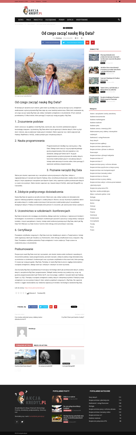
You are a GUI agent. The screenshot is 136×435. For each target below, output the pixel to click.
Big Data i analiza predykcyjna (99, 191)
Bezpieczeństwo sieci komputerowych (102, 170)
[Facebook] (116, 1)
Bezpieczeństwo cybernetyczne (100, 146)
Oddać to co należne (69, 397)
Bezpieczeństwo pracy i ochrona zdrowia (103, 164)
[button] (118, 19)
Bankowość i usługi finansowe (100, 137)
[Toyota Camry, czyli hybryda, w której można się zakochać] (94, 90)
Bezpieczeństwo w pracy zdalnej (100, 179)
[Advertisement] (85, 10)
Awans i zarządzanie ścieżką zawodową (103, 114)
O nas (32, 1)
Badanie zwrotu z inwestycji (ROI (100, 128)
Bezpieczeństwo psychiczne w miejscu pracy (104, 167)
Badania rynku (94, 125)
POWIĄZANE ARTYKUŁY (24, 345)
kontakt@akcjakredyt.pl (36, 416)
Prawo (92, 230)
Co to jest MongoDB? (68, 366)
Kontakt (45, 1)
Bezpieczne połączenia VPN (99, 188)
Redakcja (59, 38)
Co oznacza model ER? (45, 366)
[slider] (21, 293)
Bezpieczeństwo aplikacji (98, 143)
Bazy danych (69, 28)
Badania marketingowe (97, 119)
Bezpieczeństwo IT (96, 161)
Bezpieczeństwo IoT (96, 158)
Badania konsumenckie (97, 116)
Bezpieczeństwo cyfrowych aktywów (102, 155)
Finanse (103, 82)
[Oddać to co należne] (57, 399)
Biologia (92, 197)
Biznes (20, 20)
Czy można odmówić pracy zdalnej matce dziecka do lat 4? (28, 318)
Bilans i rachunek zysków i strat (100, 194)
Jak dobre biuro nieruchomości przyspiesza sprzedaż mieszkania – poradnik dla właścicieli (110, 69)
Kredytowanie (82, 20)
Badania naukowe (96, 122)
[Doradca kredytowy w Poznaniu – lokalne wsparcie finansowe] (94, 99)
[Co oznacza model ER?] (49, 357)
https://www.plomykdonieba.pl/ (35, 288)
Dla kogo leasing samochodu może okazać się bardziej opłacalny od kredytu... (73, 418)
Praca (28, 20)
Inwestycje (38, 20)
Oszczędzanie (50, 20)
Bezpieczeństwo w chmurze (99, 176)
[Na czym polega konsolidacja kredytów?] (57, 408)
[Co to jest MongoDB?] (73, 357)
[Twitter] (119, 1)
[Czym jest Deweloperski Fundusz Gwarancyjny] (94, 80)
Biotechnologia (95, 200)
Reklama (38, 1)
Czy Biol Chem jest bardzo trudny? (73, 317)
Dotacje (70, 20)
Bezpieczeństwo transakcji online (101, 173)
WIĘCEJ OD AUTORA (40, 345)
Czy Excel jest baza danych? (23, 366)
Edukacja (93, 209)
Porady (61, 20)
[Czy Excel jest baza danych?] (26, 357)
